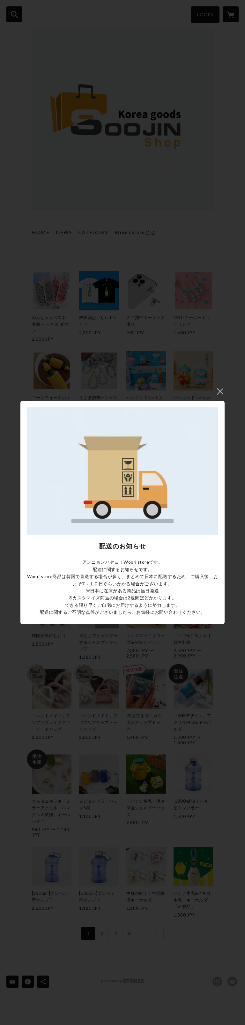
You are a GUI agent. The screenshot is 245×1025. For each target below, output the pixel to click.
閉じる (220, 391)
